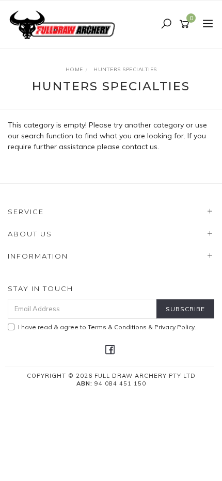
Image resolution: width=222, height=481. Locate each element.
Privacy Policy (174, 327)
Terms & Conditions (117, 327)
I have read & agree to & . (107, 327)
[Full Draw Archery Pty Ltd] (64, 23)
